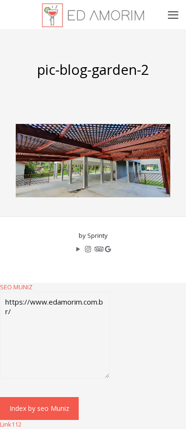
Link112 (10, 424)
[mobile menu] (173, 14)
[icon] (108, 249)
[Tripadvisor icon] (98, 249)
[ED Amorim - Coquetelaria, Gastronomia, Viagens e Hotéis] (93, 14)
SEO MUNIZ (16, 287)
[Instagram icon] (88, 249)
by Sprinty (93, 235)
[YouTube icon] (78, 249)
